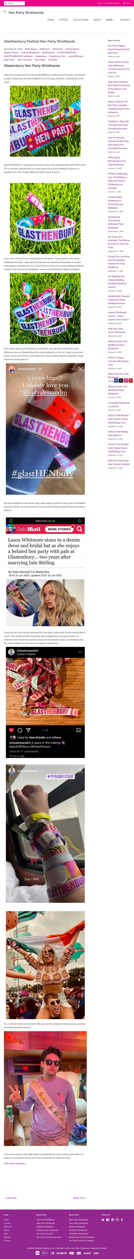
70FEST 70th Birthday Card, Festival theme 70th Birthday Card (118, 448)
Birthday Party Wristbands (47, 1230)
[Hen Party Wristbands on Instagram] (117, 1220)
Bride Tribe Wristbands (78, 1219)
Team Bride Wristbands (78, 1223)
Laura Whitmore (75, 56)
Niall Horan (9, 59)
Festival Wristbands (30, 52)
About (97, 19)
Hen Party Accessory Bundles (49, 1237)
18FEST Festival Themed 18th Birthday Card (118, 361)
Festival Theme (11, 52)
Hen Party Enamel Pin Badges (81, 1240)
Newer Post (78, 1197)
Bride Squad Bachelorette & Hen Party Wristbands (117, 161)
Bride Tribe (58, 48)
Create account (113, 3)
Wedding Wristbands (45, 1226)
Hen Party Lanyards (45, 1233)
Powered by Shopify (98, 1248)
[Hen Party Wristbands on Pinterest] (112, 1220)
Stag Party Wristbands (46, 1223)
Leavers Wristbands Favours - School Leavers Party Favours (118, 316)
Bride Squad (31, 48)
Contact (125, 19)
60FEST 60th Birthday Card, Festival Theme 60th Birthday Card (118, 419)
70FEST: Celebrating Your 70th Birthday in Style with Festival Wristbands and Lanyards (117, 180)
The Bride (52, 59)
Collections (80, 19)
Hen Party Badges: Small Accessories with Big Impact (119, 49)
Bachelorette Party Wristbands (81, 1237)
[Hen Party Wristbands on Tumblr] (122, 1220)
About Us (8, 1226)
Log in (99, 3)
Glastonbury (41, 56)
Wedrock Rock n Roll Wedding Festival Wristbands (118, 345)
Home (50, 19)
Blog (109, 19)
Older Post (11, 1197)
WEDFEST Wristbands (78, 1230)
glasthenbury (48, 52)
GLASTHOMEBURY (66, 52)
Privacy (7, 1240)
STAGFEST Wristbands (78, 1233)
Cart (128, 3)
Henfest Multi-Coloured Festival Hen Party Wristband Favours (118, 300)
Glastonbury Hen (57, 56)
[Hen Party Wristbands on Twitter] (103, 1220)
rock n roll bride (24, 59)
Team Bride (40, 59)
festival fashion (73, 48)
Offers (63, 19)
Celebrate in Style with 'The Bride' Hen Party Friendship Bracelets (118, 125)
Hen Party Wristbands (46, 1219)
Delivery (7, 1237)
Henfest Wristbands (77, 1226)
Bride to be (45, 48)
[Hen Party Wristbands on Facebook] (107, 1220)
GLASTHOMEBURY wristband (18, 56)
